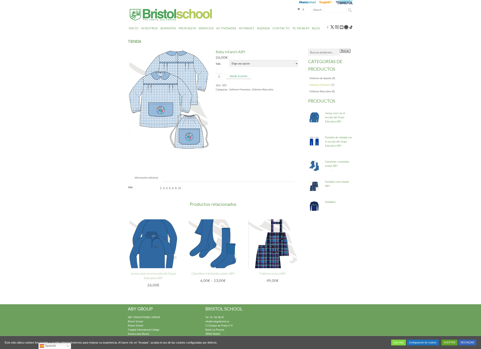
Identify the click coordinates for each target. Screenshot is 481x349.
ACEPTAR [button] (449, 342)
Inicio (133, 28)
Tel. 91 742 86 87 (214, 317)
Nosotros (149, 28)
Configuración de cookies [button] (422, 342)
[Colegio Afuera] (307, 2)
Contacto (281, 28)
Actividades (226, 28)
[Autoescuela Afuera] (344, 2)
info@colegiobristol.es (217, 321)
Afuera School (135, 325)
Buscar (345, 50)
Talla (218, 64)
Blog (316, 28)
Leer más (398, 342)
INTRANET (246, 28)
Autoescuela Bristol (138, 333)
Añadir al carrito (238, 76)
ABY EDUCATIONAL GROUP (144, 317)
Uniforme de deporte (320, 78)
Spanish (50, 345)
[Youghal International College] (326, 2)
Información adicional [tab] (146, 177)
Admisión (168, 28)
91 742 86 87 (300, 28)
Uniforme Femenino (239, 89)
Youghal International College (143, 329)
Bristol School (135, 321)
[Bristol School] (171, 15)
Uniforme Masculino (262, 89)
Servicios (206, 28)
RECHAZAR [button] (467, 342)
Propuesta (187, 28)
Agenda (263, 28)
